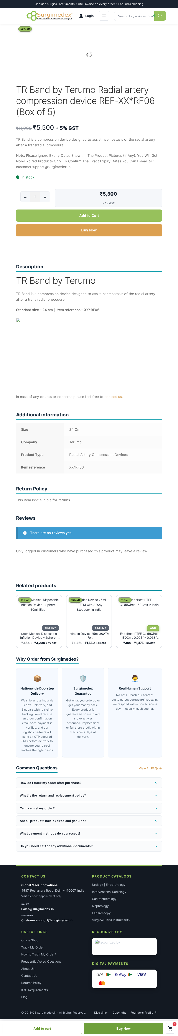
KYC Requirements (34, 990)
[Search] (160, 16)
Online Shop (29, 940)
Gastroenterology (104, 899)
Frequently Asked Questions (41, 961)
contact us (113, 396)
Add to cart (42, 1028)
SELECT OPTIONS (152, 628)
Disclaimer (101, 1012)
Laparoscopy (101, 913)
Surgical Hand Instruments (111, 920)
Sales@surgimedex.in (37, 909)
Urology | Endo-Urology (108, 884)
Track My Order (32, 947)
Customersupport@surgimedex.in (47, 920)
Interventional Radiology (109, 892)
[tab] (89, 397)
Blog (24, 997)
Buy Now (89, 230)
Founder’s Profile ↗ (144, 1012)
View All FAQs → (150, 768)
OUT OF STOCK (50, 628)
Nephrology (100, 906)
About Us (27, 968)
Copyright (119, 1012)
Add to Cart (89, 215)
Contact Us (29, 975)
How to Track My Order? (38, 954)
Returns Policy (31, 983)
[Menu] (104, 16)
